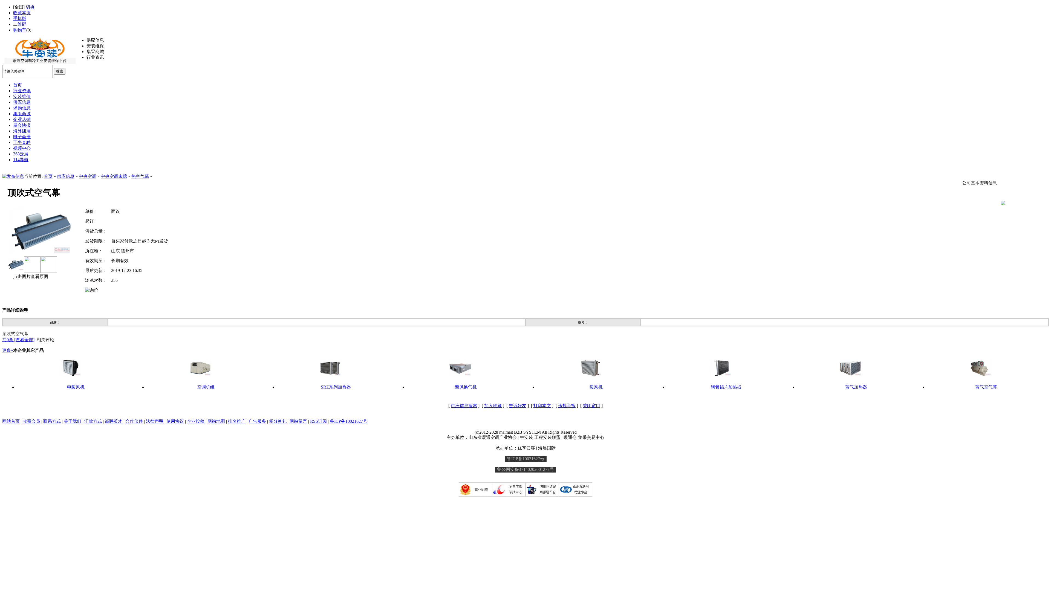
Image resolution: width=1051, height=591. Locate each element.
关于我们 (72, 421)
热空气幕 (140, 176)
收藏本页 (22, 12)
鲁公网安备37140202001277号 (525, 469)
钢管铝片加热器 (726, 387)
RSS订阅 (318, 421)
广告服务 (257, 421)
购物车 (19, 30)
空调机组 (206, 387)
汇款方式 (93, 421)
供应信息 (65, 176)
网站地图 (216, 421)
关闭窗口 (591, 405)
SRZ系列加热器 (336, 387)
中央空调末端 (114, 176)
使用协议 (175, 421)
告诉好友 (517, 405)
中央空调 (87, 176)
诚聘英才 (113, 421)
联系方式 (52, 421)
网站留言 (298, 421)
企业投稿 (195, 421)
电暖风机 (76, 387)
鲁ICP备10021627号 (348, 421)
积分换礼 (278, 421)
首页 (48, 176)
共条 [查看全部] (18, 339)
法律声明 (154, 421)
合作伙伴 (134, 421)
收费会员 (31, 421)
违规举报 (567, 405)
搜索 (59, 71)
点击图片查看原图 (30, 276)
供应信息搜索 (464, 405)
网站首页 (11, 421)
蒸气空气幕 (986, 387)
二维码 (19, 24)
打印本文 (542, 405)
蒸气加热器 (856, 387)
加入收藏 (493, 405)
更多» (7, 350)
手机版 (19, 18)
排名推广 (237, 421)
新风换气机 (466, 387)
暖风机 (596, 387)
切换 (30, 7)
